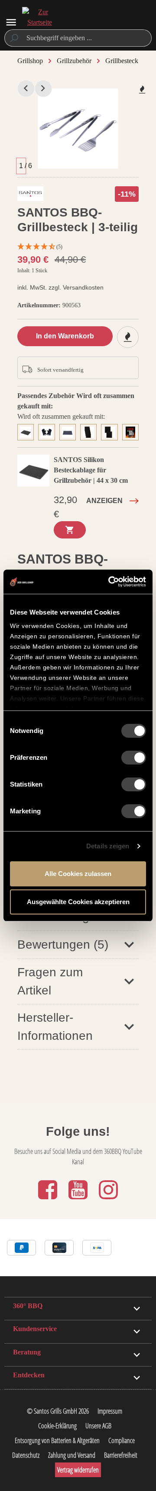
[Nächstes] (43, 88)
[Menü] (11, 22)
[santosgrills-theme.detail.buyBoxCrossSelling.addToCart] (70, 529)
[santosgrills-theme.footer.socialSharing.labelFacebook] (48, 1200)
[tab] (27, 431)
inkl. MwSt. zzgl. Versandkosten (60, 287)
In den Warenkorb (65, 336)
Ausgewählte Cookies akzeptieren (78, 901)
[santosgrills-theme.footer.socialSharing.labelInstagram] (108, 1200)
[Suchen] (13, 38)
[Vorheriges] (26, 88)
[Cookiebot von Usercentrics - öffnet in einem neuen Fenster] (110, 581)
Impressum (110, 1411)
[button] (78, 944)
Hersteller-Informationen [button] (55, 1026)
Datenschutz (25, 1455)
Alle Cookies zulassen (78, 873)
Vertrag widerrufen (78, 1470)
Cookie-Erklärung (57, 1425)
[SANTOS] (30, 195)
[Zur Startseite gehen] (39, 22)
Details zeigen (107, 846)
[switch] (133, 758)
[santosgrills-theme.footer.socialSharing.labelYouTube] (79, 1200)
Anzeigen (104, 500)
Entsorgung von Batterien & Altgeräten (57, 1440)
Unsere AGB (98, 1425)
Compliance (121, 1440)
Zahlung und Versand (71, 1455)
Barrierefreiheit (120, 1455)
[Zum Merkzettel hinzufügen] (142, 89)
